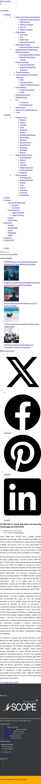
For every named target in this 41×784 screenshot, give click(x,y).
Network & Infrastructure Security (28, 17)
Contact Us (8, 238)
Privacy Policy (13, 220)
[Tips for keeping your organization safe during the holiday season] (11, 321)
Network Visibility (26, 30)
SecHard (23, 140)
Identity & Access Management (27, 50)
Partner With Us (13, 210)
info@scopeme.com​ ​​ (6, 755)
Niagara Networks (26, 168)
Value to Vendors (18, 215)
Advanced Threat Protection (30, 20)
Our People (16, 208)
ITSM (18, 112)
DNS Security (25, 22)
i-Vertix (22, 163)
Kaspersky (23, 130)
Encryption (24, 35)
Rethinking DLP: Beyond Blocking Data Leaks (20, 264)
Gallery (10, 235)
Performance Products (10, 729)
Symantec (23, 147)
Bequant (23, 120)
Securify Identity (26, 142)
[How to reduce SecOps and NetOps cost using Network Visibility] (11, 301)
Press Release (13, 228)
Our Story (15, 205)
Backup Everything (26, 180)
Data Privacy (24, 40)
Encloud (23, 183)
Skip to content (5, 1)
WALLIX (23, 152)
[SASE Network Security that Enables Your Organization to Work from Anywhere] (11, 342)
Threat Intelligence (22, 72)
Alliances (7, 115)
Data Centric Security (27, 42)
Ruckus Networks (26, 170)
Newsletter (12, 233)
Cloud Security (21, 87)
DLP (21, 37)
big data (6, 682)
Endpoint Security (22, 62)
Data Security (20, 32)
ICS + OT (23, 27)
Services (7, 198)
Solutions (7, 15)
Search (2, 252)
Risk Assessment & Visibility (30, 55)
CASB (22, 92)
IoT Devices (24, 102)
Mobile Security (21, 97)
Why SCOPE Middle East (16, 203)
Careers (11, 218)
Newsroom (8, 223)
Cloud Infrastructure (27, 90)
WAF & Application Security (29, 47)
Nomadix (23, 165)
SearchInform (25, 145)
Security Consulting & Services (27, 110)
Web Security (20, 107)
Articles (11, 225)
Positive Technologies (28, 135)
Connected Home (26, 105)
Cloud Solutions (21, 175)
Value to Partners (18, 213)
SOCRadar (23, 150)
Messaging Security (23, 95)
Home (5, 727)
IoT (17, 100)
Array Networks (25, 157)
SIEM (22, 80)
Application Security (23, 45)
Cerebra (23, 122)
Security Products (8, 731)
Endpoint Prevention (27, 65)
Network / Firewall (26, 24)
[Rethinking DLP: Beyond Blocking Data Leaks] (20, 262)
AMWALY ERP (9, 240)
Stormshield (24, 137)
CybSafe (23, 125)
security (15, 682)
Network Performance (24, 155)
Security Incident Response (30, 85)
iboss (22, 127)
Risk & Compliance (22, 52)
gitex (11, 682)
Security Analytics (26, 82)
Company (7, 200)
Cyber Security (21, 117)
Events (10, 230)
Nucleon (23, 132)
